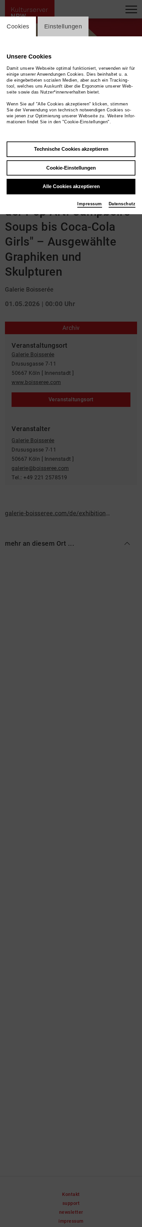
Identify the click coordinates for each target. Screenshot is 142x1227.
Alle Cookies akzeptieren (71, 186)
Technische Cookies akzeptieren (71, 149)
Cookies (18, 26)
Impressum (89, 203)
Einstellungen (63, 26)
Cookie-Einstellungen (71, 168)
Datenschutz (122, 203)
